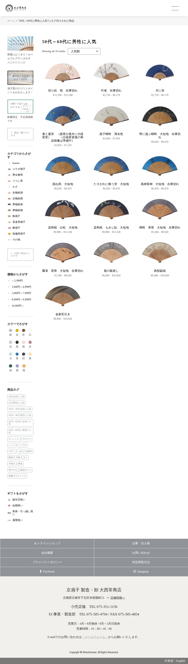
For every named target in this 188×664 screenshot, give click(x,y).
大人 (25, 457)
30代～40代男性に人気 (19, 415)
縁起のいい (25, 470)
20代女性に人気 (16, 396)
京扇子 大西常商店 (20, 8)
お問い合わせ (141, 552)
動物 (10, 457)
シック (11, 445)
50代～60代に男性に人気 (19, 431)
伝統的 (28, 451)
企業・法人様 (141, 543)
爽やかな (12, 470)
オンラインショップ (47, 543)
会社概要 (47, 552)
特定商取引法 (141, 562)
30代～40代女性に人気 (19, 409)
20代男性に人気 (16, 402)
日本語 (168, 660)
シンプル (22, 445)
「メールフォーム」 (95, 637)
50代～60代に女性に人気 (19, 422)
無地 (20, 463)
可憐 (18, 457)
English (180, 660)
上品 (20, 451)
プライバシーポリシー (47, 562)
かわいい (26, 439)
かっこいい (13, 439)
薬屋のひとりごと (17, 476)
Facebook (49, 571)
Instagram (143, 571)
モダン (11, 451)
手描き (11, 463)
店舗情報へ (117, 597)
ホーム (11, 20)
